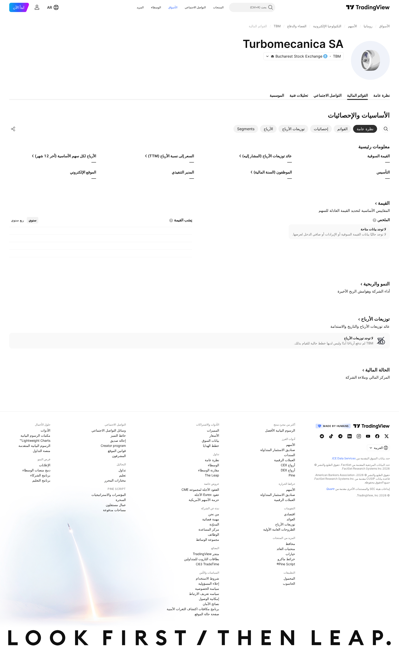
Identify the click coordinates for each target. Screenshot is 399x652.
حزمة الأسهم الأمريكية (204, 500)
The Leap (212, 475)
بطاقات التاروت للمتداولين (201, 559)
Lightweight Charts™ (35, 440)
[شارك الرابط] (13, 129)
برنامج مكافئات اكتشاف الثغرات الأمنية (193, 609)
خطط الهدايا (211, 446)
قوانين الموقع (117, 451)
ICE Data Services (344, 458)
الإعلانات (44, 465)
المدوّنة (214, 524)
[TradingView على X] (386, 436)
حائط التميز (118, 435)
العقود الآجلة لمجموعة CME (200, 489)
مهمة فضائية (210, 519)
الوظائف (213, 534)
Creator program (113, 446)
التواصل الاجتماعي (195, 7)
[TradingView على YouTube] (368, 436)
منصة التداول (41, 451)
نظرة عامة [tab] (381, 95)
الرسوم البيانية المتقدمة (34, 446)
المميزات (213, 430)
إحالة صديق (118, 440)
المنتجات (218, 7)
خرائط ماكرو (286, 559)
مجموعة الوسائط (207, 539)
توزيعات (375, 319)
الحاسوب (289, 583)
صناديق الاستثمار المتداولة (277, 450)
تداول (122, 470)
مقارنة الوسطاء (208, 470)
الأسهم (290, 445)
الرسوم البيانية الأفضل (280, 430)
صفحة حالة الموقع (207, 614)
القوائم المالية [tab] (357, 95)
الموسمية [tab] (277, 95)
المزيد (140, 7)
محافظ (290, 544)
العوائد (291, 519)
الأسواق (172, 7)
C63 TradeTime (207, 564)
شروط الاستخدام (207, 578)
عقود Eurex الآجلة (206, 495)
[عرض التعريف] (374, 220)
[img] (272, 56)
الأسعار (214, 435)
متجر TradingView (206, 554)
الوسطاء (156, 7)
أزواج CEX (288, 465)
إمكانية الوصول (209, 599)
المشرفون (119, 456)
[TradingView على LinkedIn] (349, 436)
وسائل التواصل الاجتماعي (108, 430)
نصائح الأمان (211, 604)
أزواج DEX (288, 470)
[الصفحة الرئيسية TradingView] (368, 7)
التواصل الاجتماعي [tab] (328, 95)
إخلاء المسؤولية (208, 583)
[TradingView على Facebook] (377, 436)
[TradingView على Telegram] (340, 436)
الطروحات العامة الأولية (279, 529)
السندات (289, 455)
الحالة (377, 370)
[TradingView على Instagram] (359, 436)
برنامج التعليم (41, 480)
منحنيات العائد (286, 549)
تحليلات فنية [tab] (299, 95)
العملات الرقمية (284, 460)
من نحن (213, 514)
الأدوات (45, 430)
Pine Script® (286, 564)
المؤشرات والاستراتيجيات (108, 495)
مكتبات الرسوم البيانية (35, 435)
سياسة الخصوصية (207, 588)
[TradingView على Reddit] (322, 436)
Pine (292, 475)
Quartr (330, 489)
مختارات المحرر (115, 480)
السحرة (121, 500)
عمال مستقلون (116, 505)
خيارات (290, 554)
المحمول (289, 578)
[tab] (365, 129)
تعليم (122, 475)
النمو (376, 284)
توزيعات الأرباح (285, 524)
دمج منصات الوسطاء (36, 470)
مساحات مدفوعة (114, 510)
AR (49, 7)
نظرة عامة (212, 460)
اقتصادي (289, 514)
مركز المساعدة (209, 529)
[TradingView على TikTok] (331, 436)
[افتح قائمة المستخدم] (37, 7)
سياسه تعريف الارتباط (204, 594)
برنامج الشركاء (40, 475)
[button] (210, 7)
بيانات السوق (210, 440)
